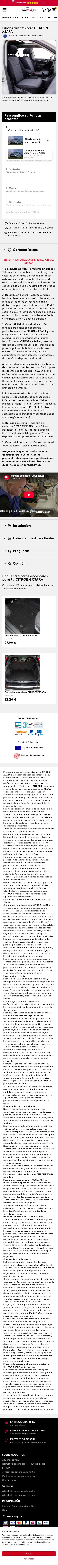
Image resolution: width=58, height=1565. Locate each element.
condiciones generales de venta (18, 1472)
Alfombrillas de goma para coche (19, 1495)
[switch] (10, 17)
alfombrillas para (16, 863)
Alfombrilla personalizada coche (18, 1491)
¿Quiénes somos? (10, 1460)
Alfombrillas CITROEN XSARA (21, 635)
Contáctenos (9, 1480)
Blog (4, 1510)
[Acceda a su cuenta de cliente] (49, 10)
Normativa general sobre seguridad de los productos (23, 1466)
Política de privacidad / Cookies (18, 1476)
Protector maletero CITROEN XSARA (25, 692)
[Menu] (11, 10)
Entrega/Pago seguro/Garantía (18, 1506)
